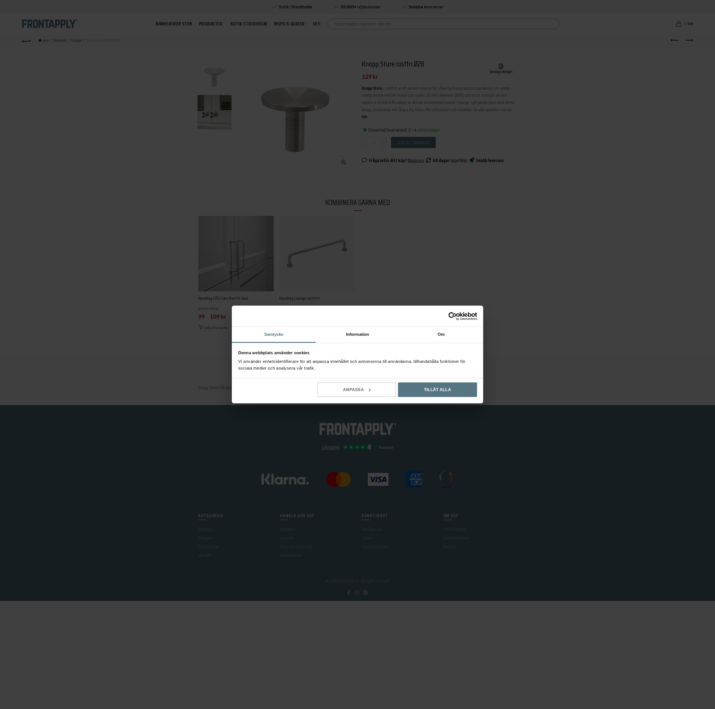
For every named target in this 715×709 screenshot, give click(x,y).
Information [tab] (357, 334)
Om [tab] (441, 334)
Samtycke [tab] (273, 334)
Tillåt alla (437, 389)
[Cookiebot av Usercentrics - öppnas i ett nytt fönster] (452, 316)
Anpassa (353, 389)
